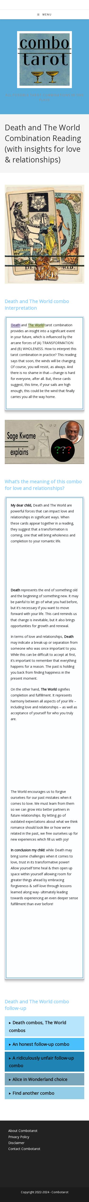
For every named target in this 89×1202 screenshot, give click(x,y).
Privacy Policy (18, 1137)
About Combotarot (22, 1130)
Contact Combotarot (24, 1148)
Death (15, 325)
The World (36, 325)
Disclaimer (16, 1142)
